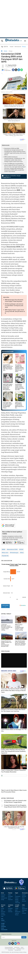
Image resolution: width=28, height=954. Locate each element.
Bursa (9, 898)
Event (2, 928)
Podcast (24, 913)
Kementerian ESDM (13, 247)
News (23, 907)
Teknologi (17, 902)
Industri (11, 46)
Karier (22, 947)
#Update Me (5, 555)
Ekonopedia (25, 892)
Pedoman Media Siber (10, 948)
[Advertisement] (14, 861)
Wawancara (17, 911)
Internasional (18, 46)
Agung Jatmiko (12, 65)
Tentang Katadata (9, 947)
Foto (23, 911)
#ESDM (21, 549)
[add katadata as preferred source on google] (14, 525)
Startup (16, 899)
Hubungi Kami (18, 950)
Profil (23, 898)
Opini (16, 910)
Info (2, 918)
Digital (16, 892)
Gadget (17, 901)
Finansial (10, 892)
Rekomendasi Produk (7, 351)
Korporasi (10, 899)
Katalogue (24, 910)
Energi (24, 46)
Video (23, 905)
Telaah (16, 908)
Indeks (2, 920)
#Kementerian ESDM (12, 549)
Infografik (10, 908)
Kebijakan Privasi (20, 948)
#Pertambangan (14, 552)
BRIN (18, 190)
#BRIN (3, 549)
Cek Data (10, 911)
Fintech (16, 898)
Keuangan (10, 896)
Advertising (16, 947)
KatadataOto (4, 929)
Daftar (24, 937)
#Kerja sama (5, 552)
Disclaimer (10, 950)
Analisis (10, 910)
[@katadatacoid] (18, 943)
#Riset (21, 552)
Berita (5, 51)
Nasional (3, 894)
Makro (9, 894)
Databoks (3, 926)
